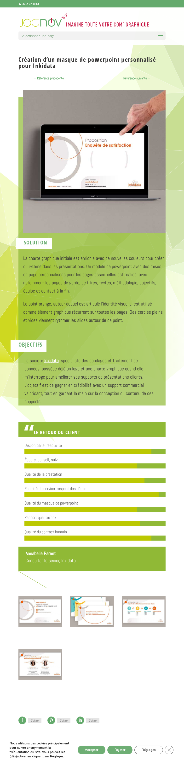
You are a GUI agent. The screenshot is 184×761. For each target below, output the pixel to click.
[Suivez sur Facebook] (22, 720)
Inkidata (68, 560)
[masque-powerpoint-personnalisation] (40, 680)
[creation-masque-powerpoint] (92, 627)
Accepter (91, 750)
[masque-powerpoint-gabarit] (40, 627)
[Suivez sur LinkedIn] (80, 720)
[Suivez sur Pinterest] (51, 720)
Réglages (56, 756)
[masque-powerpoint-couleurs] (144, 627)
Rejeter (120, 750)
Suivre (35, 720)
